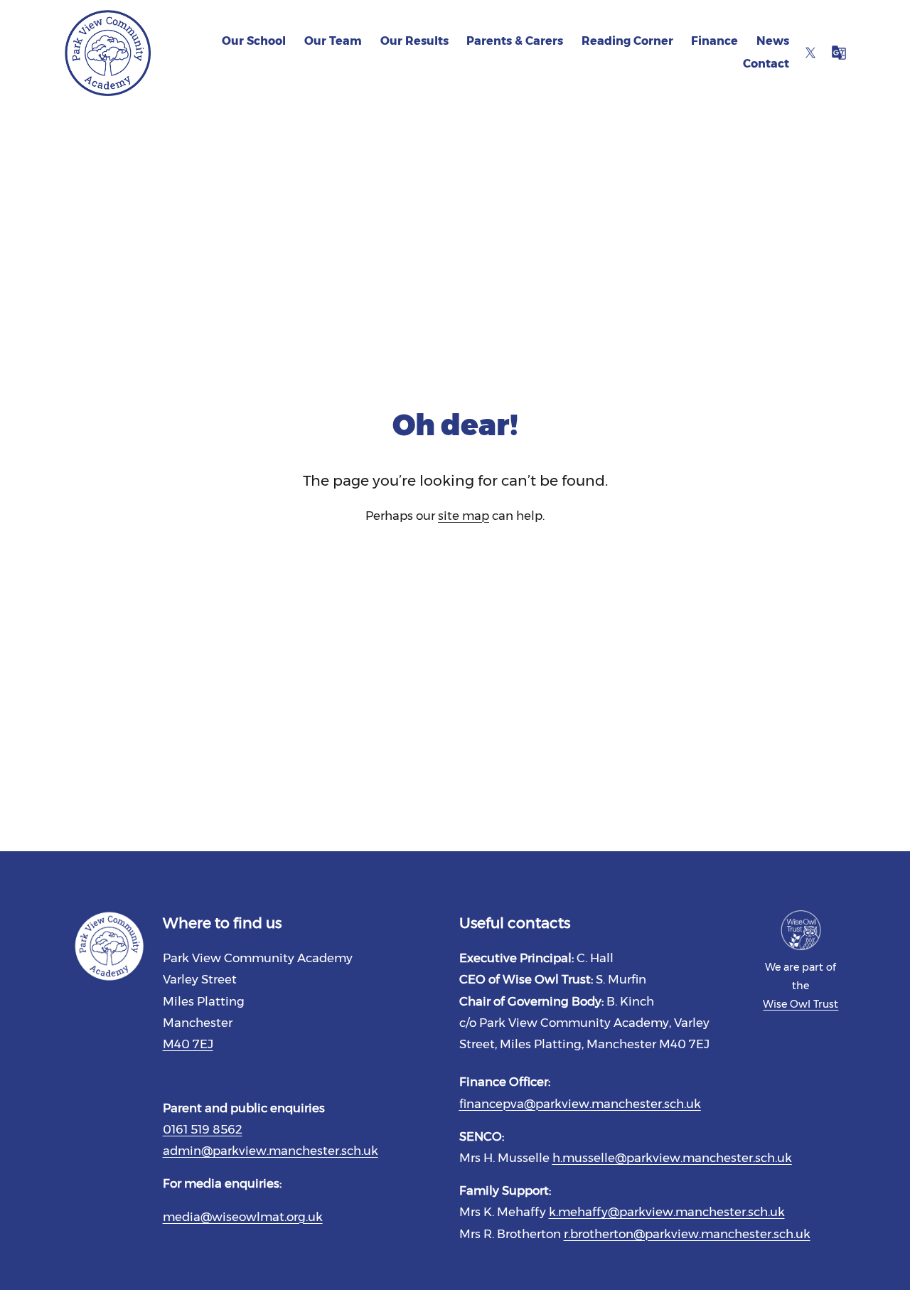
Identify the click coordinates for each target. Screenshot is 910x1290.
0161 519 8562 (202, 1129)
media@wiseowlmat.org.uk (243, 1217)
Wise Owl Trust (800, 1004)
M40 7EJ (188, 1044)
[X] (810, 53)
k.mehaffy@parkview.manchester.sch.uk (667, 1212)
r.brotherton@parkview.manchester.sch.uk (687, 1234)
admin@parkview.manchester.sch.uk (270, 1151)
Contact (766, 63)
